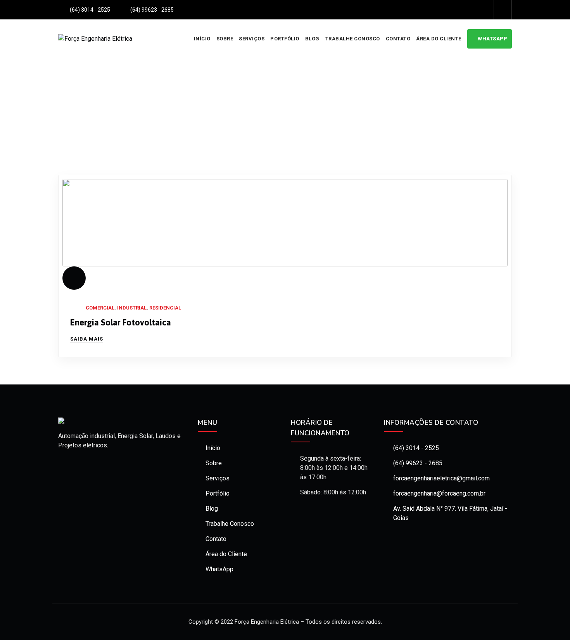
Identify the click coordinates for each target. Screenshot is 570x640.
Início (202, 39)
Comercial (100, 308)
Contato (398, 39)
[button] (86, 339)
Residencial (165, 308)
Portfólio (284, 39)
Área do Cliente (438, 39)
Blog (312, 39)
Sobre (224, 39)
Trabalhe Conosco (352, 39)
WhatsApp (492, 39)
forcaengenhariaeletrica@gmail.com (441, 478)
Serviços (251, 39)
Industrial (132, 308)
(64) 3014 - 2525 (416, 448)
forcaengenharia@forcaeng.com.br (439, 493)
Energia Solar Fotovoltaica (120, 322)
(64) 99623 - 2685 (417, 463)
